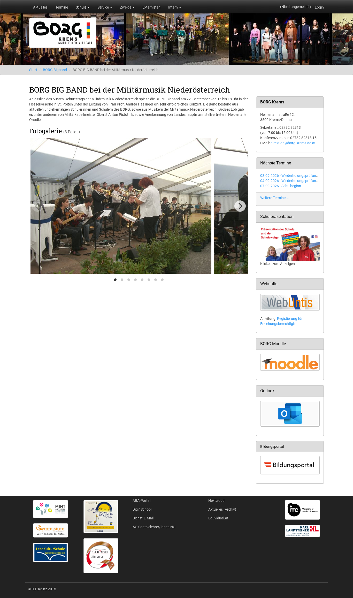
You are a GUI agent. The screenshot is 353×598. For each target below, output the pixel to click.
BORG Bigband (55, 70)
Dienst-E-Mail (143, 518)
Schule (81, 7)
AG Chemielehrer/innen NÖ (154, 527)
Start (33, 70)
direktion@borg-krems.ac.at (293, 143)
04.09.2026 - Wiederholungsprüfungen (291, 181)
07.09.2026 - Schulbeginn (280, 186)
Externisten (151, 7)
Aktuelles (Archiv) (222, 509)
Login (319, 7)
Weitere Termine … (274, 198)
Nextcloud (216, 500)
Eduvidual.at (218, 518)
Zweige (126, 7)
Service (103, 7)
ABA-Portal (141, 500)
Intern (173, 7)
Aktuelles (40, 7)
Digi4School (142, 509)
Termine (61, 7)
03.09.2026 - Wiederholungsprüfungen (291, 175)
